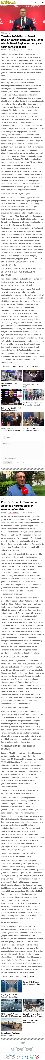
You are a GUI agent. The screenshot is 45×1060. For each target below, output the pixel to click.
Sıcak (24, 976)
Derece (5, 976)
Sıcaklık (31, 976)
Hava (17, 976)
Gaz (28, 366)
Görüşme (35, 366)
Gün (11, 976)
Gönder (7, 462)
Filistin (21, 366)
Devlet (14, 366)
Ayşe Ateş (6, 366)
